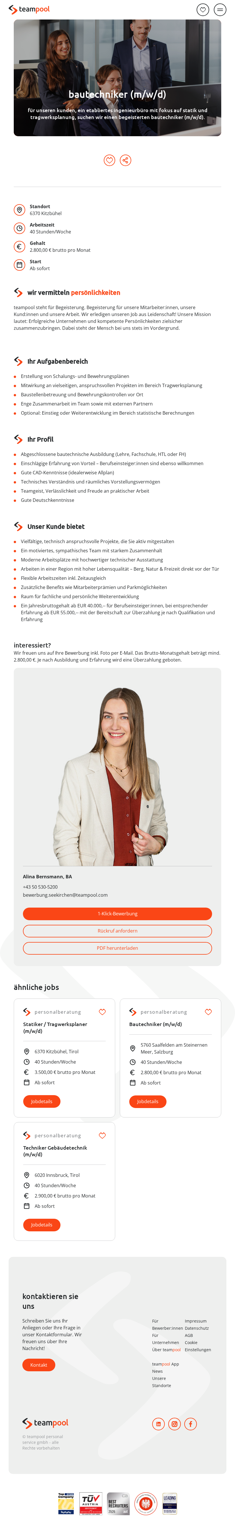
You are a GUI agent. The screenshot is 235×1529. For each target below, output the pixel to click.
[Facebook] (190, 1424)
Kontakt (38, 1365)
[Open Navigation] (220, 9)
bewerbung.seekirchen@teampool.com (65, 895)
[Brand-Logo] (29, 10)
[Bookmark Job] (102, 1012)
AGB (189, 1335)
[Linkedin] (158, 1424)
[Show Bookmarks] (203, 9)
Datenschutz (197, 1328)
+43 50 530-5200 (40, 887)
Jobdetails (41, 1101)
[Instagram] (174, 1424)
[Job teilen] (125, 160)
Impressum (196, 1321)
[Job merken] (109, 160)
